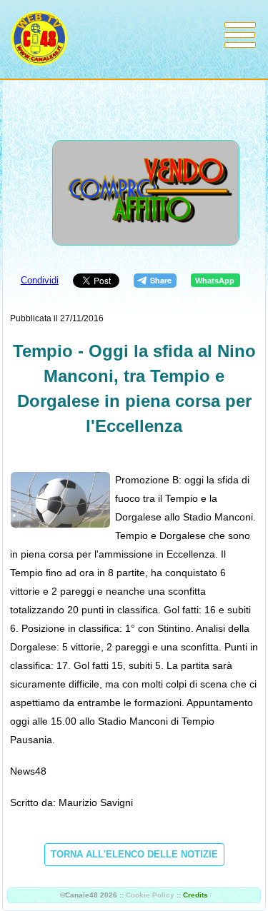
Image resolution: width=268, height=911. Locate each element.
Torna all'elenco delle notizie (134, 854)
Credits (195, 895)
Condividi (40, 280)
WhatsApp (214, 280)
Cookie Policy (150, 895)
